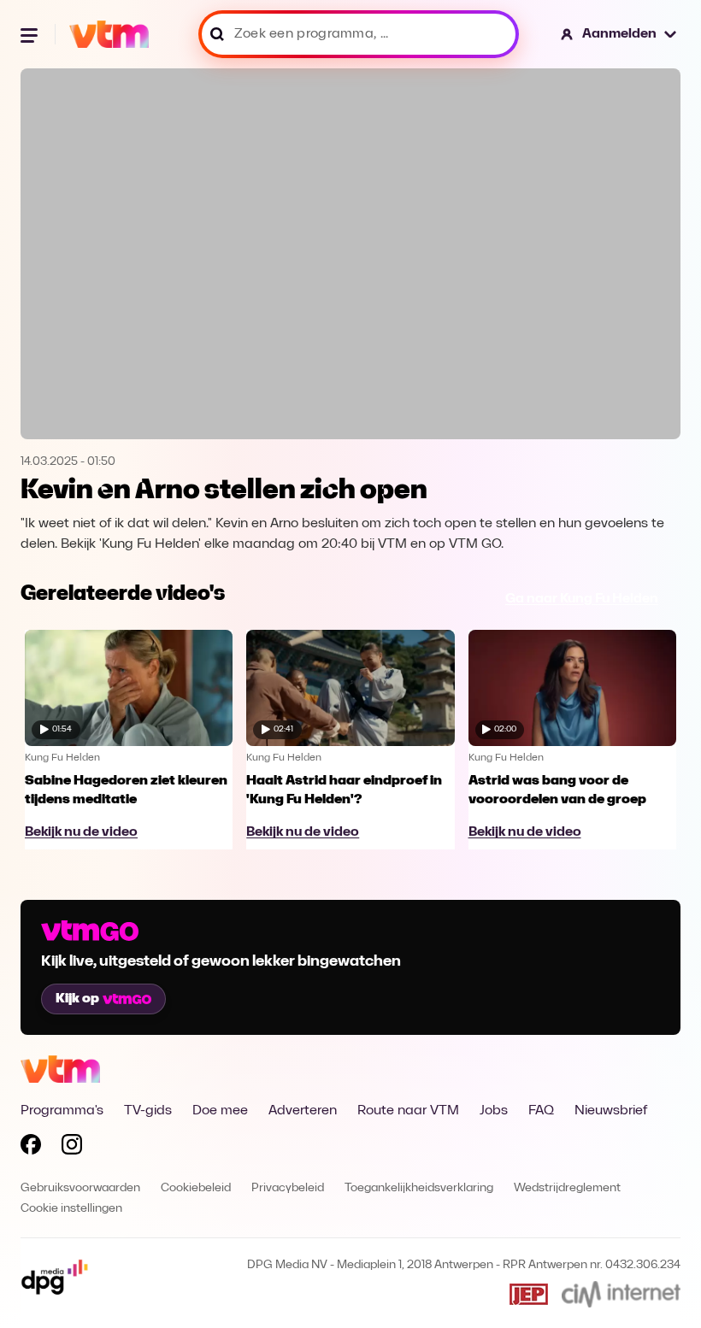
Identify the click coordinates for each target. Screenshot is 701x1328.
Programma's (62, 1111)
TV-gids (148, 1111)
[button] (619, 34)
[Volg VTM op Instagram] (72, 1147)
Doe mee (220, 1111)
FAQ (541, 1111)
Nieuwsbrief (610, 1111)
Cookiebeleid (196, 1188)
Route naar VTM (408, 1111)
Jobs (494, 1111)
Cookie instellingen (71, 1208)
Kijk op (77, 999)
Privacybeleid (287, 1188)
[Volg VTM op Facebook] (31, 1147)
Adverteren (302, 1111)
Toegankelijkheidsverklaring (419, 1188)
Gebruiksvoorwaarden (80, 1188)
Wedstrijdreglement (567, 1188)
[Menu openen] (31, 34)
